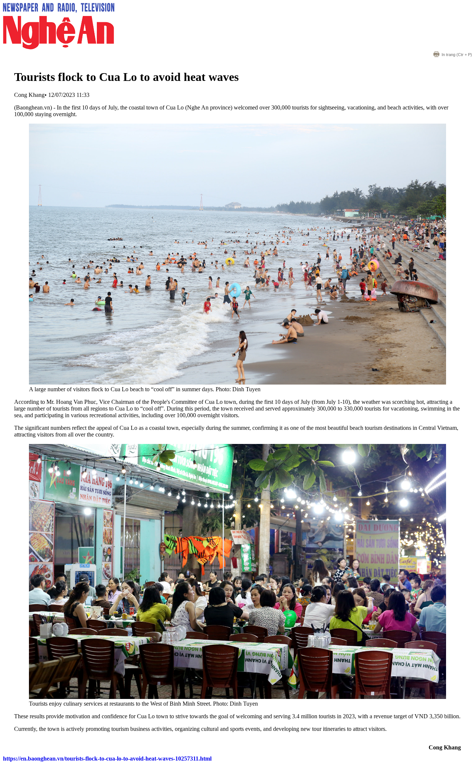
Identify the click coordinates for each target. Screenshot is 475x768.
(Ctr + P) (457, 54)
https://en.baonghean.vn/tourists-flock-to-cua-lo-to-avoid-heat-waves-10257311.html (107, 758)
